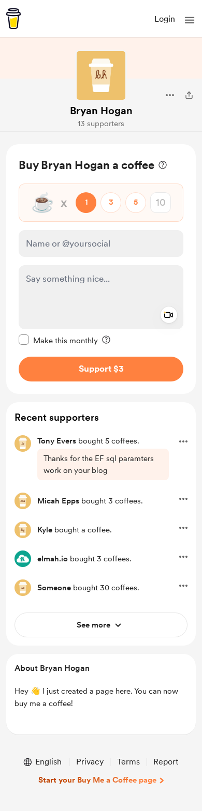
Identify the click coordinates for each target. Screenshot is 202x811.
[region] (101, 269)
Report (165, 762)
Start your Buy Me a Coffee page (97, 780)
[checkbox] (58, 340)
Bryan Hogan (101, 110)
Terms (128, 762)
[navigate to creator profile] (101, 75)
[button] (189, 20)
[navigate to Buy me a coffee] (13, 18)
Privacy (90, 762)
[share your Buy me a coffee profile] (189, 95)
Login (164, 19)
